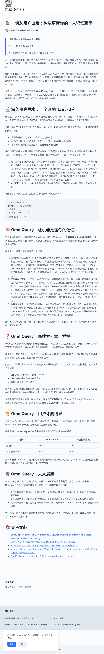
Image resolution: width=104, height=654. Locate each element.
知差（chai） (15, 9)
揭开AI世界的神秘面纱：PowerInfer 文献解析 (26, 624)
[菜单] (97, 6)
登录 (29, 587)
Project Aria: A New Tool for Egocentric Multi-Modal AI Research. (44, 545)
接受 (12, 644)
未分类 (35, 30)
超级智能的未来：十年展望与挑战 (20, 618)
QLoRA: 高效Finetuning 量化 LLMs (70, 624)
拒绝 (22, 644)
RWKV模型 (59, 618)
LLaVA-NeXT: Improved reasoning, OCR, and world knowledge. (43, 542)
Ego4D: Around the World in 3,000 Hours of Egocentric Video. (42, 556)
